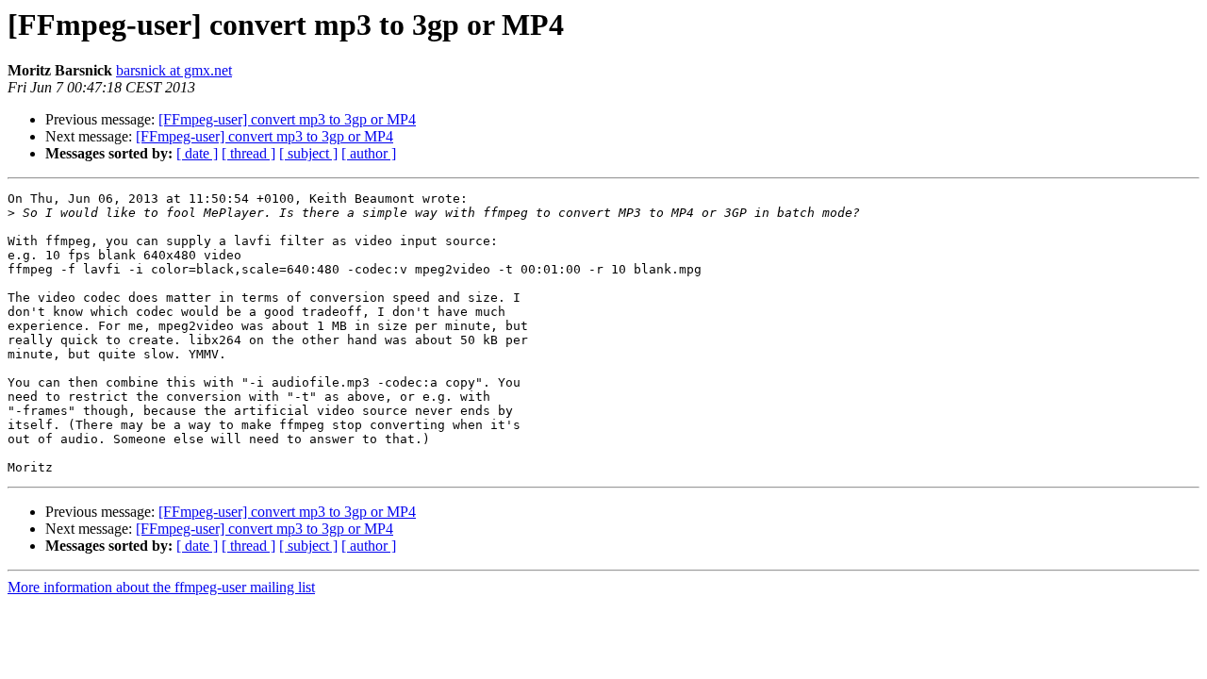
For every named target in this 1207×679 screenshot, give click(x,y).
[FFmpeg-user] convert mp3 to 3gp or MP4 (287, 119)
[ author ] (368, 153)
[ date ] (197, 153)
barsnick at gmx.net (174, 70)
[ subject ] (308, 153)
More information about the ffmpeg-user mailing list (161, 587)
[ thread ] (248, 153)
